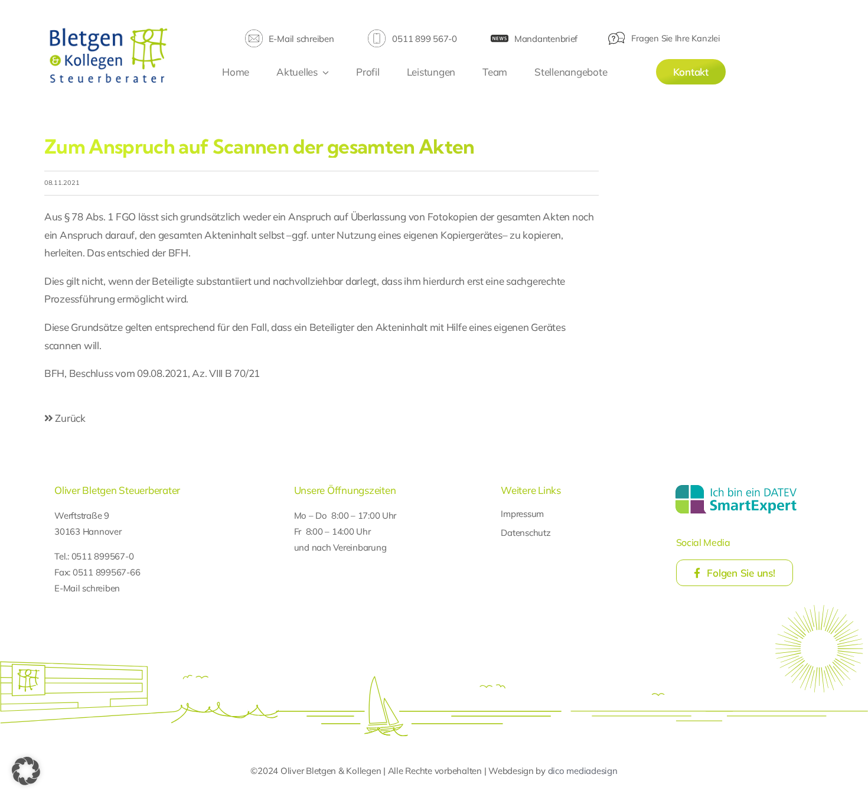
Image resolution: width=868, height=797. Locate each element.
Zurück (69, 418)
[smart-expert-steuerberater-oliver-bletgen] (736, 486)
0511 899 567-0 (424, 38)
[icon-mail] (254, 34)
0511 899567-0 (102, 556)
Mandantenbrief (545, 38)
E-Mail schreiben (301, 38)
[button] (26, 771)
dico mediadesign (583, 770)
